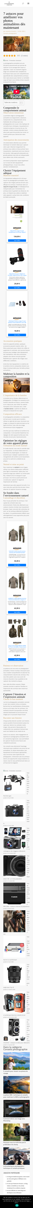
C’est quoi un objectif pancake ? (28, 917)
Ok (17, 1205)
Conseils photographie (10, 33)
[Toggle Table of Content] (20, 102)
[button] (12, 60)
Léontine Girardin (11, 31)
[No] (31, 1201)
